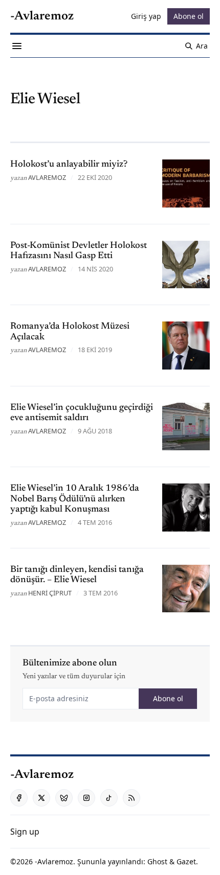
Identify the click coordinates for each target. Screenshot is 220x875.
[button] (24, 831)
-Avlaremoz (54, 861)
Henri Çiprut (50, 592)
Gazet (186, 861)
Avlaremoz (47, 177)
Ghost (157, 861)
